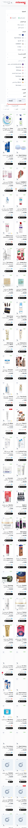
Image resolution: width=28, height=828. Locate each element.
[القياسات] (7, 89)
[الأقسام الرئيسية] (7, 54)
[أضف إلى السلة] (17, 125)
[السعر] (7, 96)
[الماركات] (7, 31)
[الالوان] (7, 93)
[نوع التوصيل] (7, 21)
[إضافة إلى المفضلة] (17, 114)
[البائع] (7, 57)
